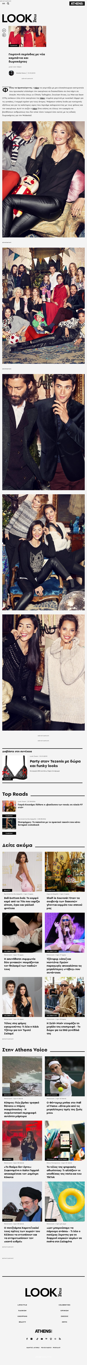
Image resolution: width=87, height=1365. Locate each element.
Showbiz (7, 1159)
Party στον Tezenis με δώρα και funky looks (55, 763)
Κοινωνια (51, 1220)
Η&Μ (42, 98)
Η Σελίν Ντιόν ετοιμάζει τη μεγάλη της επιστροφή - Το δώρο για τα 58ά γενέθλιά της (63, 1028)
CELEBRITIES (64, 1305)
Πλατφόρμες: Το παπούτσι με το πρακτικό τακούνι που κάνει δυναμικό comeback (49, 823)
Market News (21, 73)
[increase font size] (4, 35)
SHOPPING (22, 1316)
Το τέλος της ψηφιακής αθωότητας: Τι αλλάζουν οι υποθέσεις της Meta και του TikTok (64, 1172)
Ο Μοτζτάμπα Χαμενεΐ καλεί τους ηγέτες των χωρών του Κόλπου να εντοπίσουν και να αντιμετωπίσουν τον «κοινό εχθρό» (22, 1234)
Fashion (13, 45)
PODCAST (56, 1348)
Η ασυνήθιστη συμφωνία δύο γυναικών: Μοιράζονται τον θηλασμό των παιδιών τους (21, 964)
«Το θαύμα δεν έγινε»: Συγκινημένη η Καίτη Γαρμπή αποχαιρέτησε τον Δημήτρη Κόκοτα (21, 1172)
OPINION (64, 1311)
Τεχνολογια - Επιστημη (57, 1159)
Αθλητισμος (52, 1095)
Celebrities (9, 951)
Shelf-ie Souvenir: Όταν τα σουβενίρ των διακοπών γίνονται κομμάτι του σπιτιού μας (64, 903)
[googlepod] (55, 1339)
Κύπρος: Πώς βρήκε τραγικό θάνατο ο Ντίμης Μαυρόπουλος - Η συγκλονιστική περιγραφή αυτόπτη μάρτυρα (21, 1109)
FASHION (22, 1311)
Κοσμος (7, 1095)
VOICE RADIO (46, 1348)
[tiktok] (37, 1339)
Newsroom (8, 955)
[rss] (60, 1339)
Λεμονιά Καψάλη (53, 894)
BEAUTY (22, 1322)
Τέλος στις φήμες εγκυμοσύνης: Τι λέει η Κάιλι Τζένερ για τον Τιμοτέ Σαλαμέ (21, 1028)
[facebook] (27, 1339)
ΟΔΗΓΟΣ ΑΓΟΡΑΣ (33, 1348)
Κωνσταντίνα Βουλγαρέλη (27, 819)
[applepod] (51, 1339)
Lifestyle (51, 890)
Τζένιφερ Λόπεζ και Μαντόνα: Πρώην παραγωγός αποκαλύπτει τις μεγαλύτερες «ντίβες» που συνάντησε (64, 965)
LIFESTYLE (22, 1305)
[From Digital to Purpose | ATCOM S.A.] (43, 1357)
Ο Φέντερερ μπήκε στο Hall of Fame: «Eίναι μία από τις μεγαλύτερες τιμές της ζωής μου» (64, 1108)
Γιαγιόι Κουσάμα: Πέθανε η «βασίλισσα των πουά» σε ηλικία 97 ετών (50, 806)
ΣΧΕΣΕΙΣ (64, 1316)
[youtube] (42, 1339)
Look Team (34, 756)
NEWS (64, 1322)
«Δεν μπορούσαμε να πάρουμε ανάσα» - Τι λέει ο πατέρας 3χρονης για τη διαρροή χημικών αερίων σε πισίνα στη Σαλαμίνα (64, 1234)
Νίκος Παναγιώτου (53, 1163)
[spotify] (46, 1339)
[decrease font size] (4, 30)
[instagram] (31, 1339)
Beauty (7, 890)
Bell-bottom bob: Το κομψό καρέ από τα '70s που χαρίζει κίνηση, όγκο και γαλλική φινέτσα (22, 903)
